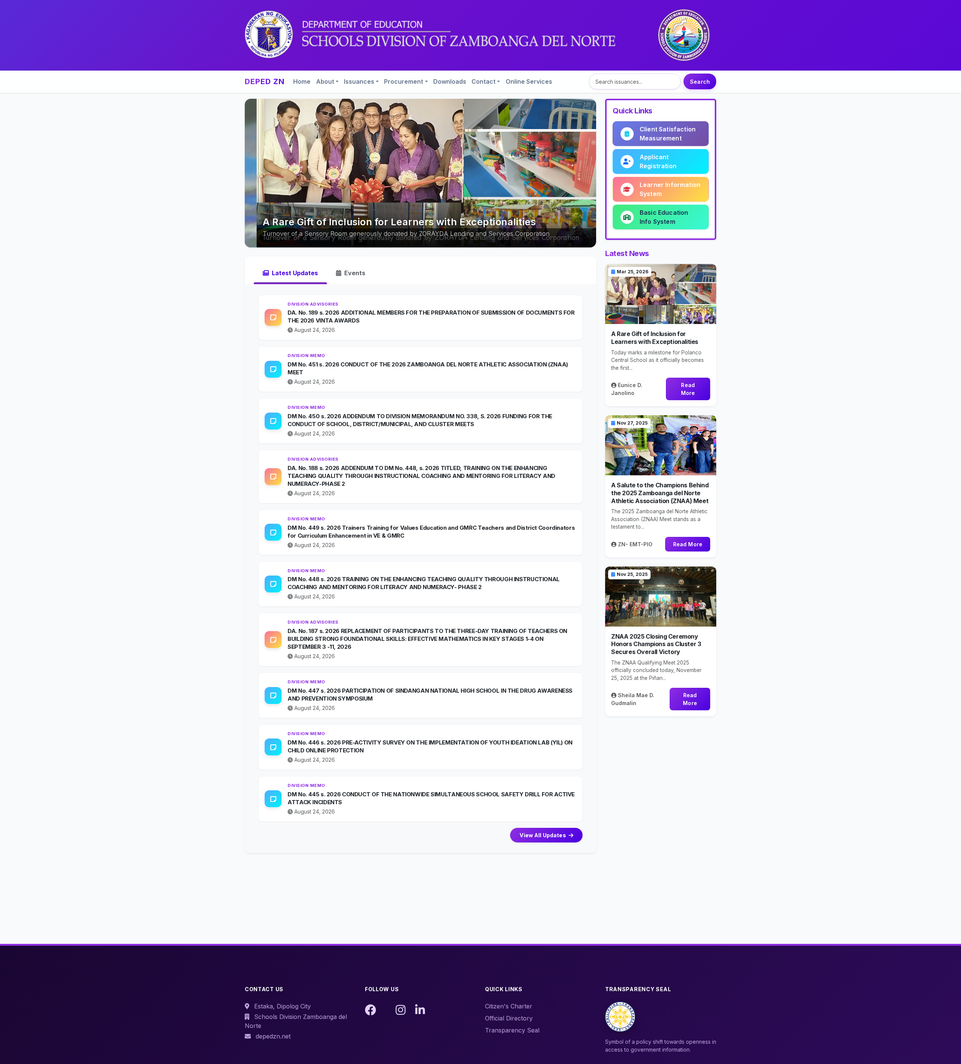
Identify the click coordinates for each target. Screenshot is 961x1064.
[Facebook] (370, 1010)
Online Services (529, 81)
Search (700, 81)
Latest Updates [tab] (294, 273)
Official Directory (509, 1018)
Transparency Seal (512, 1030)
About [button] (325, 81)
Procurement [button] (403, 81)
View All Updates (543, 835)
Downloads (449, 81)
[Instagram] (400, 1010)
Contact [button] (483, 81)
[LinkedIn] (420, 1010)
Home (301, 81)
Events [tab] (354, 273)
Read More (688, 389)
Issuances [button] (359, 81)
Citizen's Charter (508, 1006)
